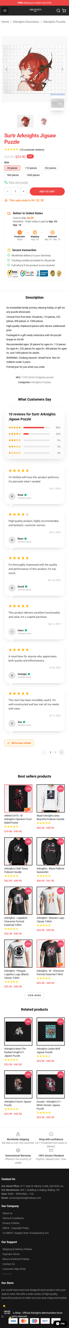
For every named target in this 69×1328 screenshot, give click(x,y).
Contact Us (8, 1264)
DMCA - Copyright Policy (15, 1228)
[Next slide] (62, 69)
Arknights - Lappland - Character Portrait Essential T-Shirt (16, 921)
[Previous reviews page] (44, 752)
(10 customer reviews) (32, 149)
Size (6, 162)
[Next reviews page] (61, 752)
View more (34, 995)
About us (7, 1213)
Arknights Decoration (26, 21)
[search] (58, 10)
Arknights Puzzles (54, 21)
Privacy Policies (10, 1223)
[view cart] (64, 10)
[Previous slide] (7, 69)
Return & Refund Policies (15, 1259)
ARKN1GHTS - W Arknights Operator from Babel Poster (18, 819)
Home (5, 21)
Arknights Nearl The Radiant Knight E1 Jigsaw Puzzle (15, 1052)
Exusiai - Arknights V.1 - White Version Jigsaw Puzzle (49, 1105)
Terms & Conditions (13, 1218)
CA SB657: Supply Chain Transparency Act (25, 1233)
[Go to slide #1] (25, 121)
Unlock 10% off (7, 1312)
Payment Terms (11, 1254)
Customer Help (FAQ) (14, 1269)
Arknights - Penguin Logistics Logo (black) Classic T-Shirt (16, 974)
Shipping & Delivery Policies (17, 1249)
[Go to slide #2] (43, 121)
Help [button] (63, 1323)
